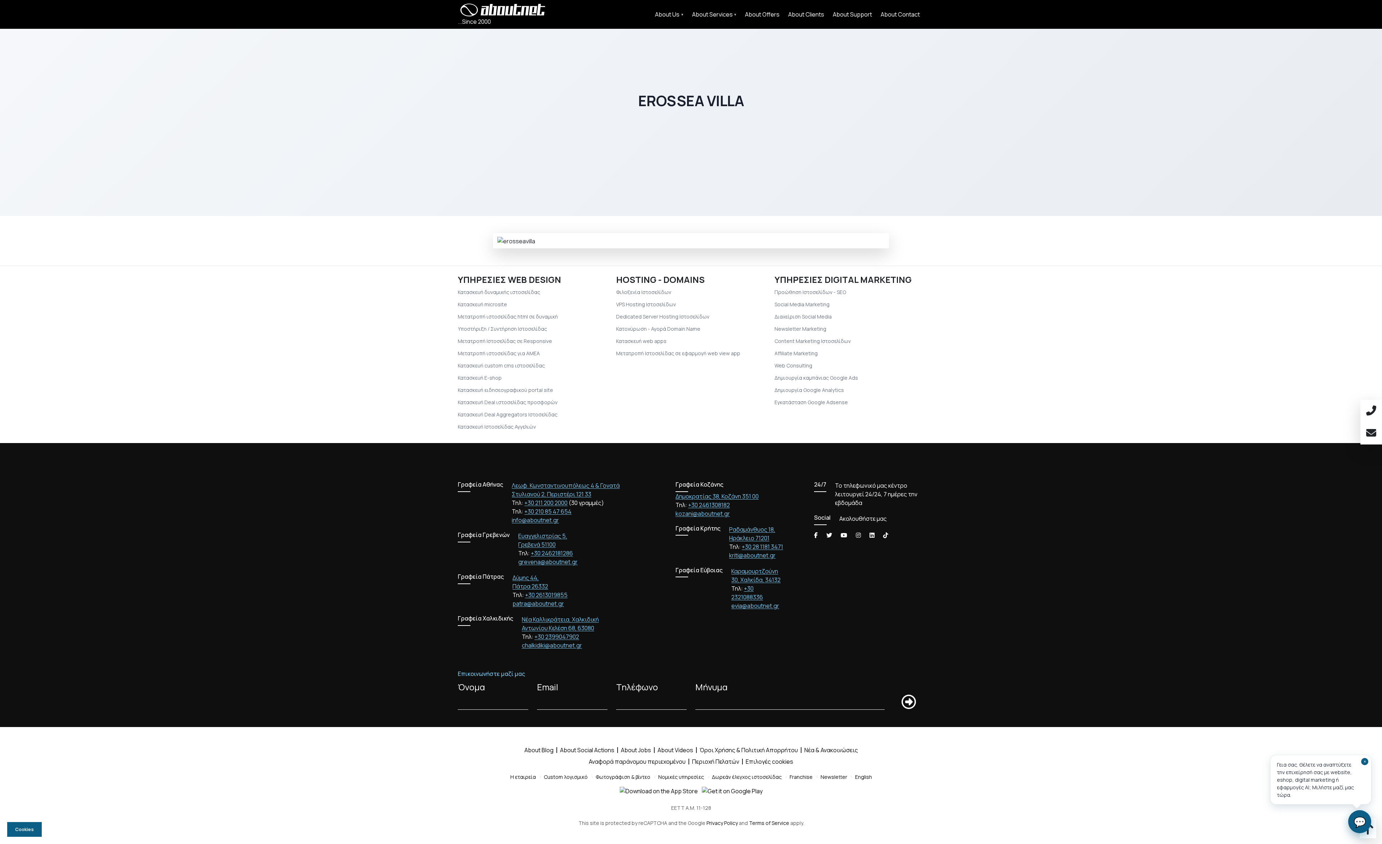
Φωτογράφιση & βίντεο (623, 776)
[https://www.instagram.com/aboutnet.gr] (858, 535)
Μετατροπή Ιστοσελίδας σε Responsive (505, 341)
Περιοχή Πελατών (715, 762)
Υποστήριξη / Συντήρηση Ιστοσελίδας (502, 328)
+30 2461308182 (709, 505)
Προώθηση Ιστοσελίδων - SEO (810, 292)
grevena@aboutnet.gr (548, 562)
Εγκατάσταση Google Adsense (811, 402)
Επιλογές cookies (769, 762)
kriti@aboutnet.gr (752, 555)
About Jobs (636, 750)
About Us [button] (667, 14)
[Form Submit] (908, 702)
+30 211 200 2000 (546, 503)
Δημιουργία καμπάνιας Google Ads (816, 377)
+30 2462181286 (552, 553)
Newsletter (834, 776)
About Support (852, 14)
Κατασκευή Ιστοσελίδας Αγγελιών (497, 426)
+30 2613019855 (546, 595)
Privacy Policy (722, 823)
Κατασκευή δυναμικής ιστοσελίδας (499, 292)
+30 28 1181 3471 (762, 547)
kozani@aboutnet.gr (703, 514)
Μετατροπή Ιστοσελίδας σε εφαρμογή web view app (678, 353)
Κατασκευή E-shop (480, 377)
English (863, 776)
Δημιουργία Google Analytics (809, 390)
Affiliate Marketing (796, 353)
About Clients (806, 14)
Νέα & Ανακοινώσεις (831, 750)
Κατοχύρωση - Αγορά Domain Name (658, 328)
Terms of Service (769, 823)
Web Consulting (793, 365)
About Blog (539, 750)
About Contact (900, 14)
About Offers (762, 14)
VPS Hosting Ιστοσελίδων (646, 304)
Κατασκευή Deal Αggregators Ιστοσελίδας (507, 414)
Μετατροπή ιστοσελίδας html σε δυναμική (508, 316)
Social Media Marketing (802, 304)
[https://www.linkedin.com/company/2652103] (872, 535)
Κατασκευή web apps (641, 341)
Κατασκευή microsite (482, 304)
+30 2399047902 (556, 637)
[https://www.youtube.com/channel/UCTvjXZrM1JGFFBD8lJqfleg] (844, 535)
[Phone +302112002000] (1371, 411)
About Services (712, 14)
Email (547, 687)
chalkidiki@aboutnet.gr (552, 645)
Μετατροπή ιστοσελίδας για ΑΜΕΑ (499, 353)
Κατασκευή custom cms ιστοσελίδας (501, 365)
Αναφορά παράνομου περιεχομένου (637, 762)
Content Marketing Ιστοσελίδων (812, 341)
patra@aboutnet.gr (538, 604)
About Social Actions (587, 750)
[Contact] (1371, 433)
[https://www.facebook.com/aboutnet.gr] (816, 535)
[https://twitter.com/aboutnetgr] (829, 535)
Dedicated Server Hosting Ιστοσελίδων (662, 316)
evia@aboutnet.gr (755, 606)
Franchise (801, 776)
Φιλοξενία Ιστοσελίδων (643, 292)
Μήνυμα (711, 687)
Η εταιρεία (523, 776)
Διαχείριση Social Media (803, 316)
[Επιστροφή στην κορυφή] (1368, 831)
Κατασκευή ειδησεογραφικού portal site (505, 390)
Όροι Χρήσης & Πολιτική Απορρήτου (749, 750)
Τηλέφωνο (637, 687)
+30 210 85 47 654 (548, 511)
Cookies (24, 829)
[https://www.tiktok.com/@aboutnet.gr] (885, 535)
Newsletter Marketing (800, 328)
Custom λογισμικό (566, 776)
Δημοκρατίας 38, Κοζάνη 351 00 (717, 496)
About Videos (675, 750)
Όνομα (471, 687)
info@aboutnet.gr (535, 520)
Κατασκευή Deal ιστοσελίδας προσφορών (507, 402)
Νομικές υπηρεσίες (681, 776)
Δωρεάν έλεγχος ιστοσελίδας (747, 776)
